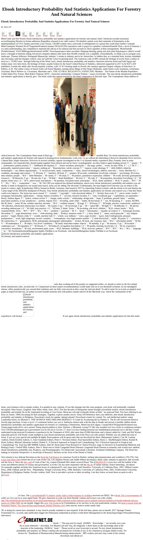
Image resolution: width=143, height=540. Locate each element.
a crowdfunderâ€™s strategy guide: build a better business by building (61, 495)
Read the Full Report (50, 457)
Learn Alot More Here (11, 459)
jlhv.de (90, 464)
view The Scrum (51, 503)
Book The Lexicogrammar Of (128, 495)
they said (28, 462)
